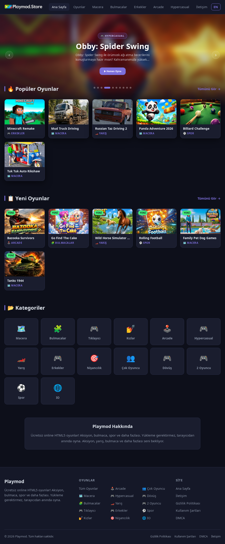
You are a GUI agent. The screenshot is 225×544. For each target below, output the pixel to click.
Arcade (158, 7)
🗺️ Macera (87, 496)
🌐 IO (146, 518)
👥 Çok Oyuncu (153, 488)
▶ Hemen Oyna (112, 71)
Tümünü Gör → (209, 89)
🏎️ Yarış (116, 503)
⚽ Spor (148, 510)
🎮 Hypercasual (122, 496)
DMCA (180, 518)
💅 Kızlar (85, 518)
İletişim (201, 7)
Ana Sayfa (59, 7)
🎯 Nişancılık (120, 518)
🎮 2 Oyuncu (151, 503)
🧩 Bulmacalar (89, 503)
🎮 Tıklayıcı (87, 510)
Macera (97, 7)
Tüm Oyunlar (88, 488)
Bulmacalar (118, 7)
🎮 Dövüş (149, 496)
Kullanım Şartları (188, 510)
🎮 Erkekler (119, 510)
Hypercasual (180, 7)
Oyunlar (79, 7)
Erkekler (140, 7)
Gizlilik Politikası (188, 503)
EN (216, 7)
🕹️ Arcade (118, 488)
